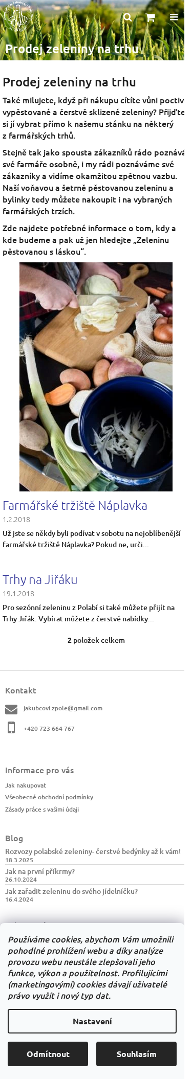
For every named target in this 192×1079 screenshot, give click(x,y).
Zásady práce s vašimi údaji (42, 809)
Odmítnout (48, 1053)
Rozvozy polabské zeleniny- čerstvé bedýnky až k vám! (93, 851)
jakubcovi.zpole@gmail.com (63, 708)
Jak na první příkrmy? (40, 871)
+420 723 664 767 (49, 728)
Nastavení (92, 1021)
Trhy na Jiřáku (40, 579)
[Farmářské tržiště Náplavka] (96, 375)
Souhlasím (137, 1053)
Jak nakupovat (25, 785)
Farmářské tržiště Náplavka (75, 504)
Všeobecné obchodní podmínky (49, 797)
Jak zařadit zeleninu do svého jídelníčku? (71, 891)
